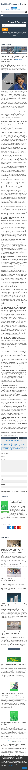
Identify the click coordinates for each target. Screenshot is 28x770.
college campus (10, 441)
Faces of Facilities (18, 59)
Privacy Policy (10, 765)
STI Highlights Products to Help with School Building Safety (13, 579)
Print (25, 438)
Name (2, 474)
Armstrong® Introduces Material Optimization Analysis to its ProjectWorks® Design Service (12, 550)
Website (3, 484)
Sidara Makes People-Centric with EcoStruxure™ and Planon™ (12, 694)
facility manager (4, 444)
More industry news (14, 649)
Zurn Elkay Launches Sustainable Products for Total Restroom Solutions (12, 633)
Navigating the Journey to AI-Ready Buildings (18, 501)
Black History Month (14, 440)
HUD (18, 447)
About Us (16, 9)
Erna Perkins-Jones (10, 443)
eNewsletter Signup (9, 9)
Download (5, 512)
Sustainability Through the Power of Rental (13, 665)
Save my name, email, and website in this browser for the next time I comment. (14, 492)
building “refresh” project (12, 109)
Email (2, 479)
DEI (24, 441)
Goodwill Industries (13, 444)
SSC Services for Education (11, 449)
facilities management (19, 443)
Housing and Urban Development (8, 447)
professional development (14, 448)
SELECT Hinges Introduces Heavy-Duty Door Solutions (14, 604)
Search (26, 12)
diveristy (3, 443)
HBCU (19, 444)
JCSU (20, 447)
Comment (3, 459)
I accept (24, 768)
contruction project (19, 441)
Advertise (20, 9)
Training (19, 449)
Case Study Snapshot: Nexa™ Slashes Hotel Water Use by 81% (13, 745)
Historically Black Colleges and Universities (15, 445)
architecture (7, 440)
